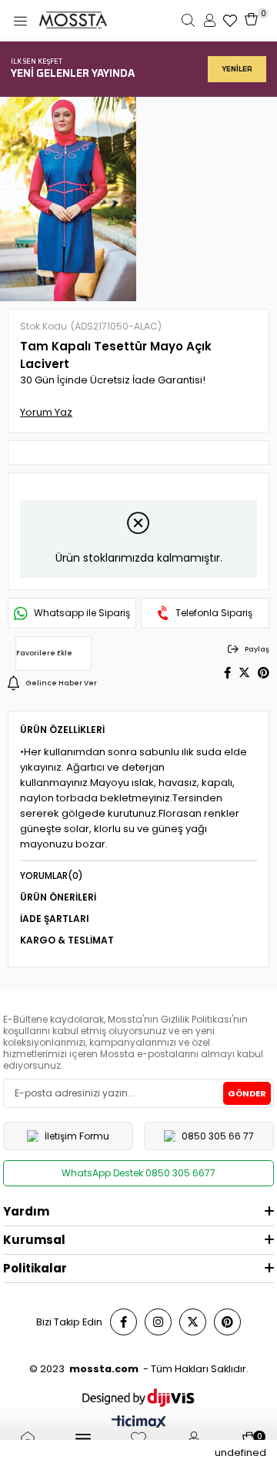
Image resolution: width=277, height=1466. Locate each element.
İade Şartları (54, 918)
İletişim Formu (77, 1136)
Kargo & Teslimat (67, 940)
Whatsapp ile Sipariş (82, 613)
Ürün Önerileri (58, 897)
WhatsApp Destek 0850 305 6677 (138, 1172)
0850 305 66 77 (218, 1136)
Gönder (247, 1093)
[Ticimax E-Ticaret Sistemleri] (139, 1423)
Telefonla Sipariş (213, 613)
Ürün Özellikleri (62, 729)
